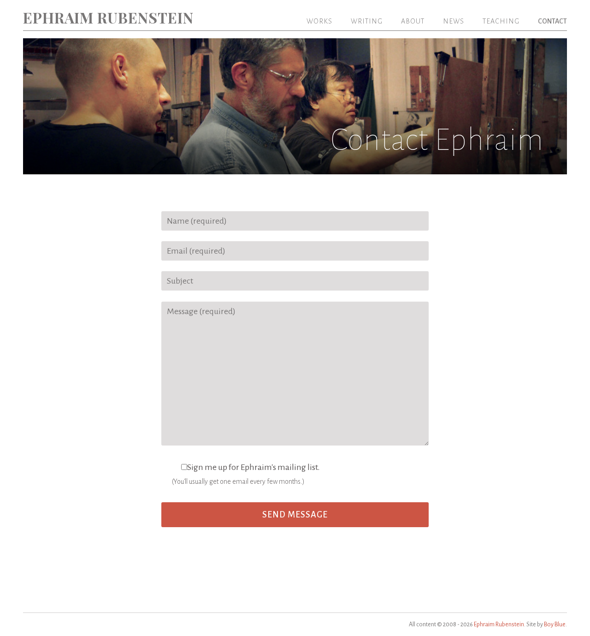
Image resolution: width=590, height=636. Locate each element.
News (453, 21)
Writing (367, 21)
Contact (552, 21)
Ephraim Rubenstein (108, 17)
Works (319, 21)
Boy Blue (555, 624)
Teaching (501, 21)
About (413, 21)
